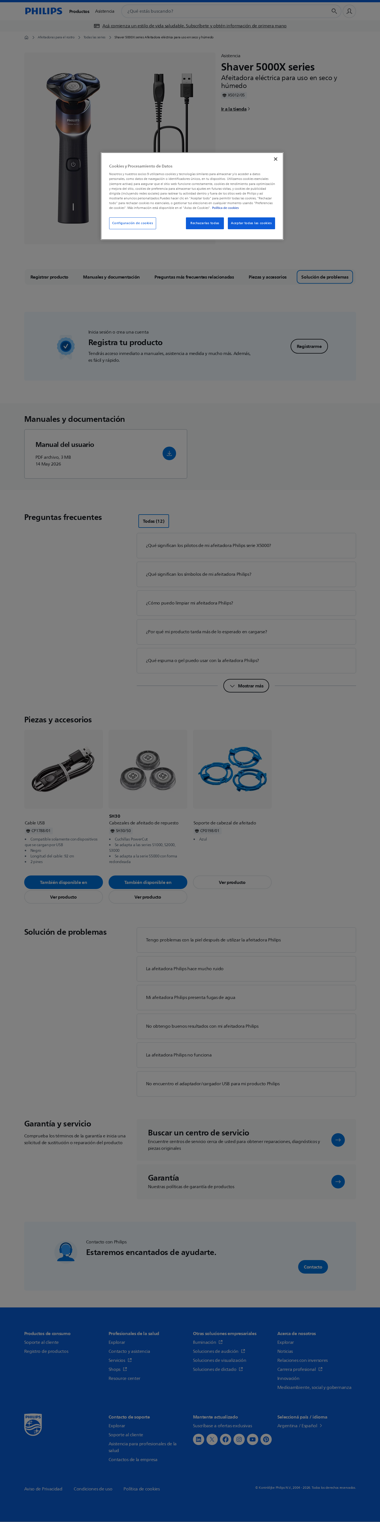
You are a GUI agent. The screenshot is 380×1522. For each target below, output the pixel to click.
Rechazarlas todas (204, 223)
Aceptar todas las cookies (251, 223)
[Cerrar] (275, 159)
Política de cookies (225, 208)
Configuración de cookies (132, 223)
